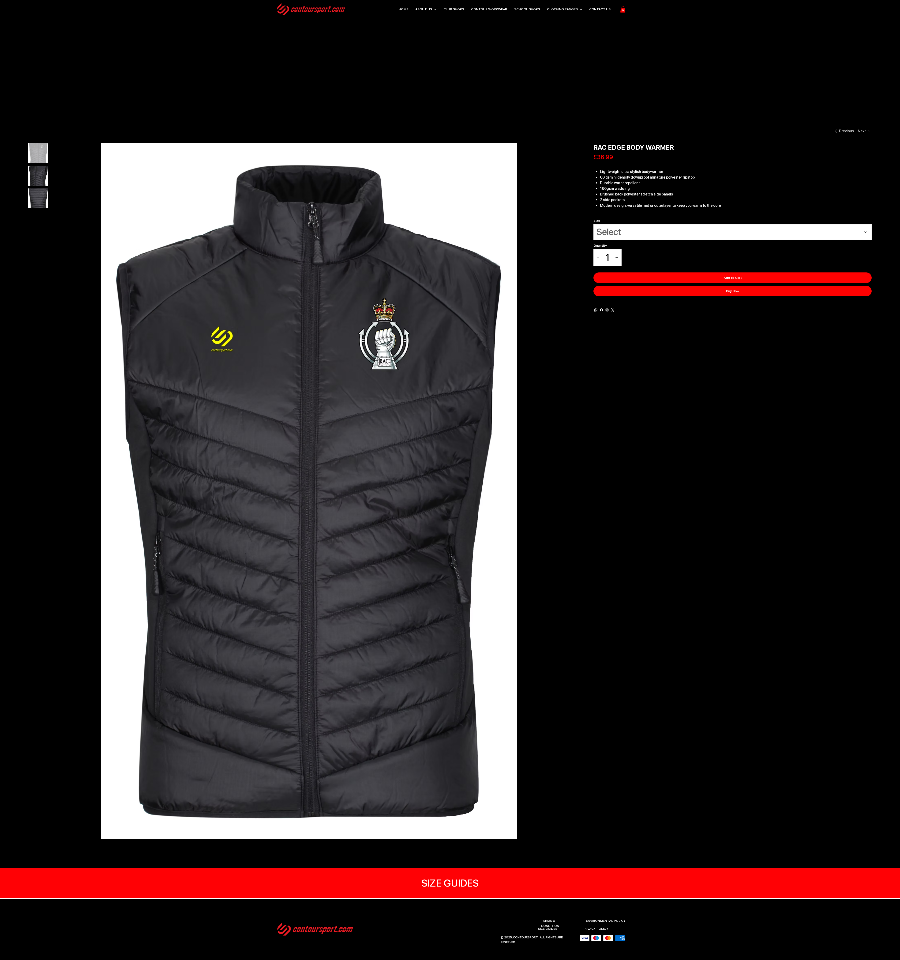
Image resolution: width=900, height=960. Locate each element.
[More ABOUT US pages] (435, 9)
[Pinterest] (607, 310)
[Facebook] (601, 310)
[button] (623, 9)
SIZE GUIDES (547, 928)
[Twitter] (612, 310)
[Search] (574, 9)
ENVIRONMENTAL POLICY (606, 920)
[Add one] (617, 257)
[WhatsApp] (595, 310)
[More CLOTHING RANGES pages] (581, 9)
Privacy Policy (595, 928)
